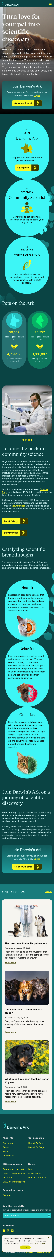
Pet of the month (37, 1177)
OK (25, 1247)
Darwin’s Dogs (36, 1147)
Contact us (9, 1155)
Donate (7, 1195)
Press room (34, 1173)
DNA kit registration (14, 1173)
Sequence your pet (13, 1169)
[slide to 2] (26, 440)
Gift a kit (7, 1177)
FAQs (5, 1151)
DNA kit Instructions (14, 1181)
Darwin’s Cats (18, 505)
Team (6, 1147)
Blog (30, 1169)
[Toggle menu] (50, 3)
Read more (10, 962)
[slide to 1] (23, 440)
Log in (37, 95)
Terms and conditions (37, 1243)
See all (48, 891)
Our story (8, 1143)
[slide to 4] (31, 440)
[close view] (48, 1237)
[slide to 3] (29, 440)
